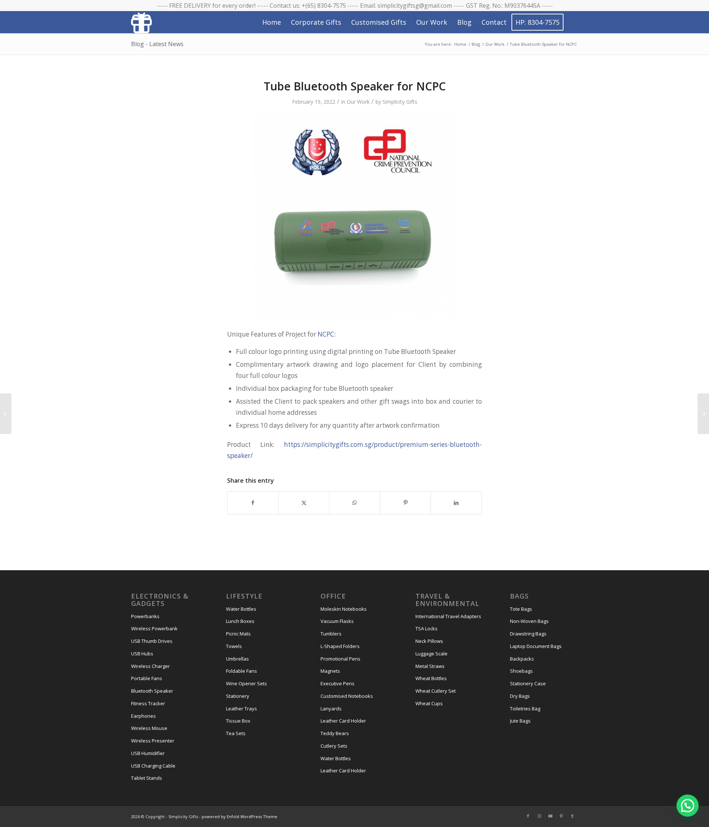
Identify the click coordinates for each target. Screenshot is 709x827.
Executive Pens (337, 683)
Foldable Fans (241, 671)
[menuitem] (271, 22)
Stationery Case (528, 683)
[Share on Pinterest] (405, 503)
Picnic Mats (238, 633)
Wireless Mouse (149, 728)
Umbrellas (237, 658)
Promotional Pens (340, 658)
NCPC (326, 334)
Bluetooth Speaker (152, 691)
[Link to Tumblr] (572, 815)
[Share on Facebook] (252, 503)
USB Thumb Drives (151, 641)
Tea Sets (236, 733)
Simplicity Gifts (400, 101)
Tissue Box (238, 720)
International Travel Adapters (448, 616)
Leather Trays (241, 708)
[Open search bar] (570, 22)
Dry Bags (520, 696)
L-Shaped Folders (340, 646)
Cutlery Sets (334, 745)
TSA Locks (426, 628)
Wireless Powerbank (154, 628)
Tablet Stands (146, 778)
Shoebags (521, 671)
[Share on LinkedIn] (456, 503)
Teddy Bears (335, 733)
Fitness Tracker (148, 703)
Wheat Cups (429, 703)
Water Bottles (241, 609)
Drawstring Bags (528, 633)
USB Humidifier (148, 753)
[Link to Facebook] (528, 815)
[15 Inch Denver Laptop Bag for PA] (5, 413)
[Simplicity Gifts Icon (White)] (141, 22)
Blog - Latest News (157, 44)
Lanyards (331, 708)
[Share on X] (304, 503)
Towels (234, 646)
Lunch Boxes (240, 621)
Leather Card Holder (343, 720)
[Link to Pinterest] (561, 815)
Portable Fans (146, 678)
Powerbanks (145, 616)
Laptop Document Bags (536, 646)
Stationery (237, 696)
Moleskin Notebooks (344, 609)
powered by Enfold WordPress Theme (239, 816)
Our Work (358, 101)
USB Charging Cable (153, 765)
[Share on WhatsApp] (354, 503)
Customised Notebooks (347, 696)
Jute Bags (520, 720)
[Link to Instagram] (539, 815)
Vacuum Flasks (337, 621)
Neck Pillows (429, 641)
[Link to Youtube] (550, 815)
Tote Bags (521, 609)
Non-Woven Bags (529, 621)
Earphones (143, 716)
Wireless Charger (150, 666)
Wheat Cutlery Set (435, 691)
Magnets (330, 671)
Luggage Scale (431, 653)
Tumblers (331, 633)
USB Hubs (142, 653)
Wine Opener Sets (246, 683)
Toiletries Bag (525, 708)
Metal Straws (430, 666)
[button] (688, 806)
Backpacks (522, 658)
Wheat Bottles (431, 678)
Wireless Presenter (152, 740)
